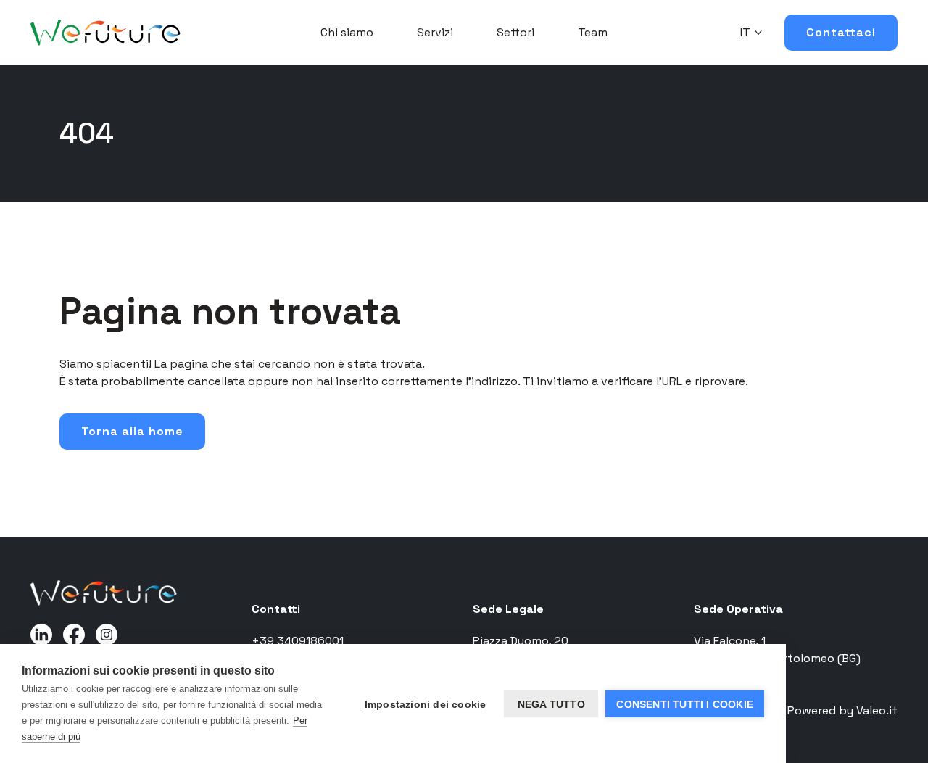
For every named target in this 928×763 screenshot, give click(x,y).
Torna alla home (132, 431)
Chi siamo (346, 32)
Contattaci (841, 32)
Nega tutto (551, 704)
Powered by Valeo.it (842, 710)
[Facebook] (74, 633)
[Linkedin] (41, 633)
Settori (515, 32)
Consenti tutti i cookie (684, 704)
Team (593, 32)
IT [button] (745, 32)
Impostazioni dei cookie (425, 704)
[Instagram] (106, 633)
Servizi (435, 32)
